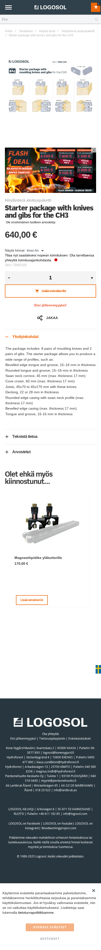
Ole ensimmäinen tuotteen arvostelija (30, 222)
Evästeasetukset (79, 738)
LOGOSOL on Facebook (24, 823)
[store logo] (50, 7)
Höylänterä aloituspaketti (78, 31)
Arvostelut (21, 452)
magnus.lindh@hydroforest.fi (55, 771)
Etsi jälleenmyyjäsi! (50, 305)
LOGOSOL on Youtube (58, 823)
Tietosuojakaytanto (52, 738)
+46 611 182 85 (49, 814)
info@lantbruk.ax (65, 790)
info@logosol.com (75, 814)
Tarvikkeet (26, 31)
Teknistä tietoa (25, 436)
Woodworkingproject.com (58, 828)
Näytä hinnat (15, 250)
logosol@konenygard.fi (58, 752)
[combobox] (50, 19)
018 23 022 (42, 790)
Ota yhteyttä (50, 734)
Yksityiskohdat (25, 337)
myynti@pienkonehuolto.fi (58, 780)
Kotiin (9, 31)
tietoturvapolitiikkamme (36, 912)
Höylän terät (47, 31)
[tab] (50, 336)
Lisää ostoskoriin (31, 600)
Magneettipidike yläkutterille (38, 558)
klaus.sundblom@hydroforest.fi (58, 762)
